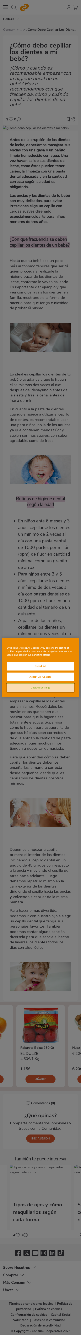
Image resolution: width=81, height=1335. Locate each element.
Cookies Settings (40, 687)
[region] (40, 667)
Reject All (40, 666)
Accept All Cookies (40, 677)
